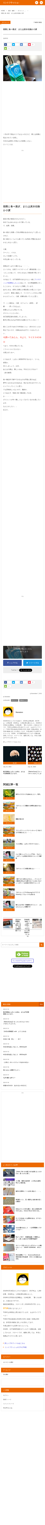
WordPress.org (7, 1408)
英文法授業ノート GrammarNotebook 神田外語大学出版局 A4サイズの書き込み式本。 (29, 1256)
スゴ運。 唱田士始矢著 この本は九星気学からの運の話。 (28, 1182)
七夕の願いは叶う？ (9, 1078)
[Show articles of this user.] (8, 711)
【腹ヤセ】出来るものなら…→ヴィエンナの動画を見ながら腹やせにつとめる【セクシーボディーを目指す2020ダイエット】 (29, 881)
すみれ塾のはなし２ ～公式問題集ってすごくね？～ (29, 1228)
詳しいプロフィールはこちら (12, 742)
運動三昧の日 (20, 819)
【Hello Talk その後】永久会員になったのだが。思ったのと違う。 (29, 1172)
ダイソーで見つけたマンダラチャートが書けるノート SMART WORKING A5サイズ (29, 1247)
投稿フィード (7, 1399)
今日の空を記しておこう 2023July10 (15, 1054)
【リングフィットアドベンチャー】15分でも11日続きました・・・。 (29, 831)
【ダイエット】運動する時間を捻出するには (29, 806)
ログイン (6, 1395)
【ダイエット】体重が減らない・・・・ (28, 868)
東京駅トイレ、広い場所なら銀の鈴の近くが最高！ (29, 1200)
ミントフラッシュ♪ (11, 3)
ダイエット (5, 22)
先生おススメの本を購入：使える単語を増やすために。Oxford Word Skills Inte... (29, 1210)
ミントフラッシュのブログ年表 (16, 1347)
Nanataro (7, 696)
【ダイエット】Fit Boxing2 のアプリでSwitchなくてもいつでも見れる (28, 893)
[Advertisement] (22, 106)
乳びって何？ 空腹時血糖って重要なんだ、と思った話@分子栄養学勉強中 (28, 1238)
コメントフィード (8, 1403)
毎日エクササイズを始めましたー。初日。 (29, 794)
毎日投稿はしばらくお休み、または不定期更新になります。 (14, 772)
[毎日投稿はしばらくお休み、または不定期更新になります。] (14, 754)
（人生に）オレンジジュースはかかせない (16, 1062)
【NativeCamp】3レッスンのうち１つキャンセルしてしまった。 (16, 1022)
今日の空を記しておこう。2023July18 (15, 1047)
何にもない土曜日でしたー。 (12, 1070)
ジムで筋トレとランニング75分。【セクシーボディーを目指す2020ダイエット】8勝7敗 (29, 856)
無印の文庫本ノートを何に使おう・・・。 (29, 1191)
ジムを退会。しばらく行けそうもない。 (28, 844)
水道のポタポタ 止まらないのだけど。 (15, 1085)
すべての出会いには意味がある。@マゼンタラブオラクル (29, 1219)
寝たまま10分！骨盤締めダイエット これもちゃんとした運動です (29, 906)
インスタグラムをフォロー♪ (22, 961)
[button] (36, 2)
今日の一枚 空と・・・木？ (12, 1039)
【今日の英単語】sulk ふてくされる (14, 1031)
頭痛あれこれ (23, 700)
